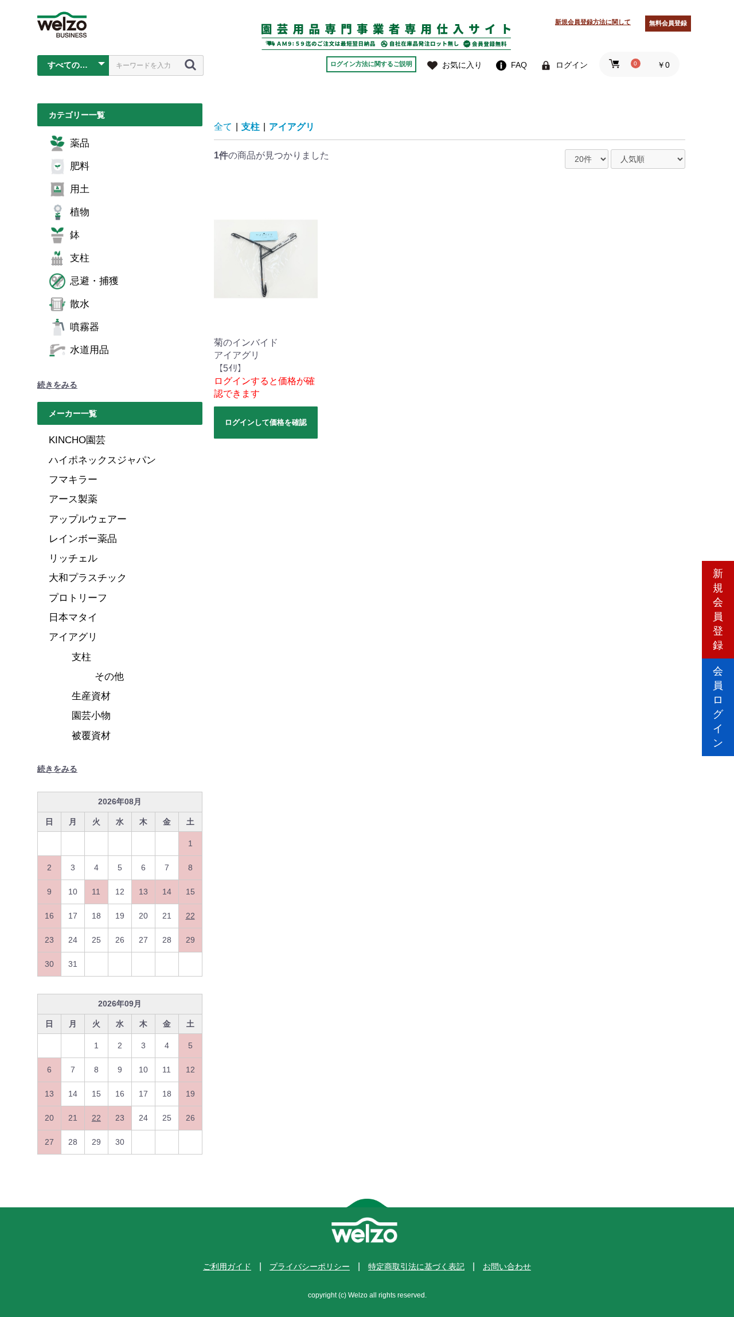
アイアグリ (73, 637)
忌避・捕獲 (94, 281)
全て (223, 126)
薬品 (79, 143)
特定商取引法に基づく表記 (416, 1266)
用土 (79, 189)
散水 (79, 304)
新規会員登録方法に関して (593, 21)
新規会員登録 (718, 609)
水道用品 (89, 349)
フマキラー (73, 479)
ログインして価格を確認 (266, 422)
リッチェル (73, 558)
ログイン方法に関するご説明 (371, 63)
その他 (109, 676)
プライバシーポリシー (310, 1266)
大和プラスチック (88, 577)
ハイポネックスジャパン (102, 460)
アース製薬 (73, 499)
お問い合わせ (507, 1266)
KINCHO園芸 (77, 440)
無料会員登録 (668, 23)
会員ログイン (718, 707)
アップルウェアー (88, 519)
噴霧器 (84, 326)
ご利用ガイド (227, 1266)
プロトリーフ (78, 597)
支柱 (79, 258)
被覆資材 (91, 735)
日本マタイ (73, 617)
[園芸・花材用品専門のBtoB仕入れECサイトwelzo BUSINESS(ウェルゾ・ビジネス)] (62, 24)
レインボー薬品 (83, 538)
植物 (79, 212)
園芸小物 (91, 715)
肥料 (79, 166)
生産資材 (91, 696)
